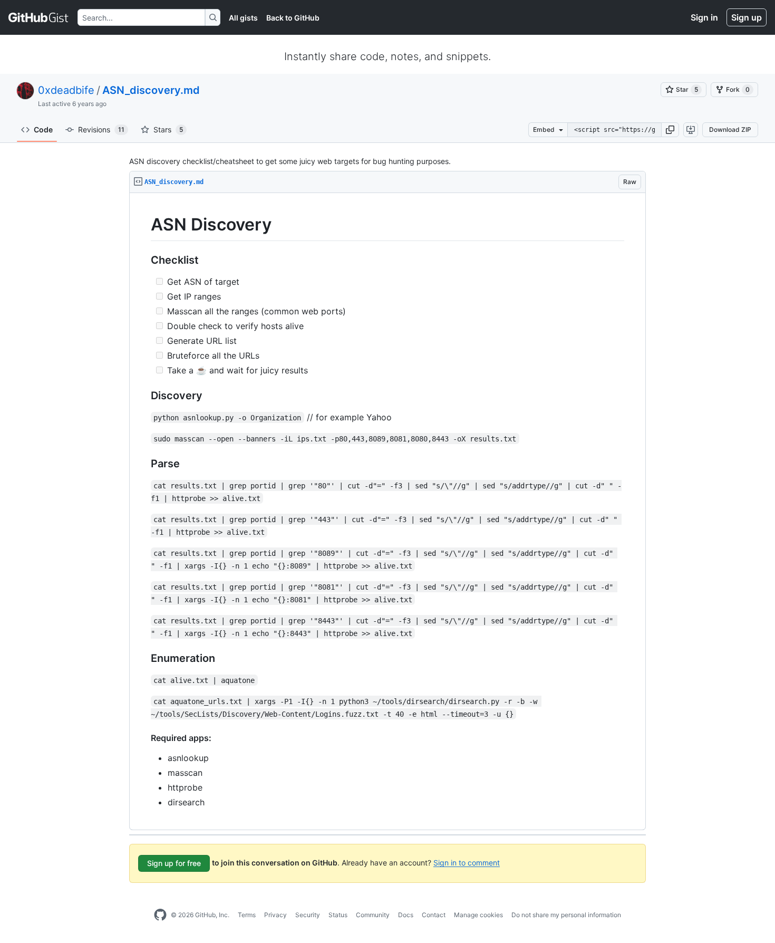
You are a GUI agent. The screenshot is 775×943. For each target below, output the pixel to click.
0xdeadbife (66, 90)
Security (307, 915)
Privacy (275, 915)
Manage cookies (478, 915)
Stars (168, 129)
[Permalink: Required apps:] (143, 737)
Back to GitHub (292, 17)
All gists (243, 17)
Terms (247, 915)
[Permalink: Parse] (143, 463)
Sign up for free (174, 863)
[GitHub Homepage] (160, 915)
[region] (387, 511)
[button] (670, 129)
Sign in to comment (466, 862)
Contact (433, 915)
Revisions (101, 129)
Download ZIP (730, 129)
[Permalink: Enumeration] (143, 658)
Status (337, 915)
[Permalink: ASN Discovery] (143, 224)
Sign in (704, 17)
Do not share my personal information (566, 915)
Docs (405, 915)
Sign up (746, 17)
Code (43, 129)
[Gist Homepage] (38, 17)
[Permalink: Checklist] (143, 260)
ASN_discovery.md (151, 90)
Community (373, 915)
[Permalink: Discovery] (143, 395)
